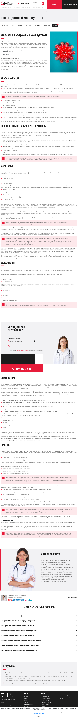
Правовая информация (29, 704)
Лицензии (26, 696)
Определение (5, 25)
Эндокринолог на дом (46, 702)
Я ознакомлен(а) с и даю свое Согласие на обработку (26, 351)
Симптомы (28, 25)
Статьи (29, 7)
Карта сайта (26, 706)
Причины (20, 25)
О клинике (3, 7)
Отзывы (33, 7)
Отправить (18, 359)
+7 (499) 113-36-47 (24, 3)
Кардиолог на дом (46, 698)
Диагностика (47, 25)
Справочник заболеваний (20, 7)
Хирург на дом (45, 706)
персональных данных (14, 351)
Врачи (9, 7)
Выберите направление (14, 338)
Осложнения (37, 25)
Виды (13, 25)
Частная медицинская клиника (10, 11)
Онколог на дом (45, 704)
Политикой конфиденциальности (23, 350)
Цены (43, 7)
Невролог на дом (45, 700)
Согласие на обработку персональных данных (68, 697)
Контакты (38, 7)
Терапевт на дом (45, 696)
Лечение (55, 25)
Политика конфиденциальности (67, 695)
